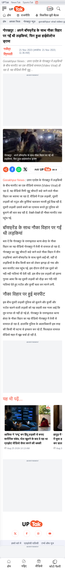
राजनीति (25, 15)
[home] (32, 523)
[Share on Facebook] (12, 169)
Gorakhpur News (14, 180)
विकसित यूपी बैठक (49, 15)
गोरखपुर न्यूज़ (29, 21)
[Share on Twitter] (25, 169)
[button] (27, 428)
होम (9, 15)
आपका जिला (14, 21)
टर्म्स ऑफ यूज (47, 543)
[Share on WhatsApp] (19, 169)
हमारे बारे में (16, 543)
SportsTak (28, 2)
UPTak (5, 2)
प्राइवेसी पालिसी (31, 543)
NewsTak (16, 2)
